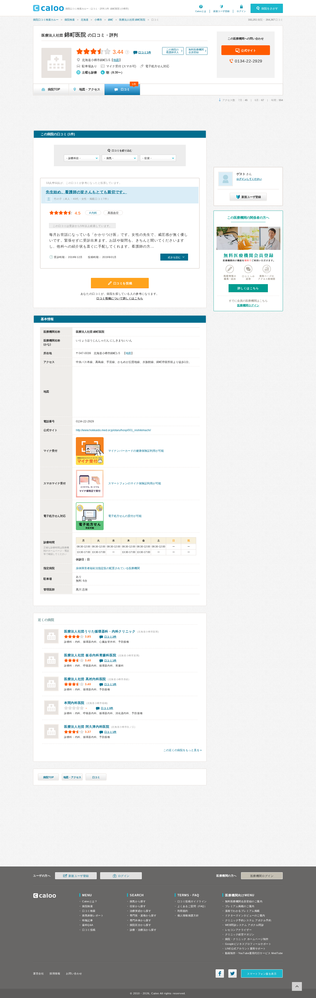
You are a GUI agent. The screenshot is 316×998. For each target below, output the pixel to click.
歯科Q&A (87, 925)
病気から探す (138, 901)
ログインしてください (249, 179)
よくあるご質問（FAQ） (192, 906)
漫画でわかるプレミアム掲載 (242, 910)
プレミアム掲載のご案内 (239, 906)
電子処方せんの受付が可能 (125, 516)
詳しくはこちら (248, 288)
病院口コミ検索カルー (46, 19)
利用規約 (182, 910)
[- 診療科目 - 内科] (82, 158)
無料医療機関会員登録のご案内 (244, 901)
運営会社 (38, 973)
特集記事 (87, 920)
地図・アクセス (72, 777)
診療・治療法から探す (143, 929)
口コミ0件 (107, 708)
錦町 (110, 19)
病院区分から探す (140, 925)
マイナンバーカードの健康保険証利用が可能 (136, 450)
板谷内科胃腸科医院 (90, 655)
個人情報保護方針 (188, 915)
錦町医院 (63, 35)
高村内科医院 (85, 679)
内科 (94, 213)
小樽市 (98, 19)
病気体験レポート (92, 915)
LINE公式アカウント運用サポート (245, 948)
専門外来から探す (140, 920)
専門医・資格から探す (143, 915)
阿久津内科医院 (86, 726)
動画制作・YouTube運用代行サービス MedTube (254, 953)
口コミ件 (144, 52)
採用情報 (55, 973)
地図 (116, 60)
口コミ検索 (89, 910)
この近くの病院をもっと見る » (182, 750)
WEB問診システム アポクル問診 (244, 925)
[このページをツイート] (232, 973)
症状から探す (138, 906)
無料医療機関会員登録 (196, 51)
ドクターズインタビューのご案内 (245, 915)
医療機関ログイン (248, 305)
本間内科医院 (74, 703)
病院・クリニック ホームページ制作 (247, 939)
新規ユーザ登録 (221, 11)
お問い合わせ (74, 973)
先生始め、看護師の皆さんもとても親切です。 (86, 192)
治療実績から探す (140, 910)
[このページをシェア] (220, 973)
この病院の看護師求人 (172, 51)
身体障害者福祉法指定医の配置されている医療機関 (108, 568)
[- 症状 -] (158, 158)
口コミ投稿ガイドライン (192, 901)
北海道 (84, 19)
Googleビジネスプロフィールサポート (248, 944)
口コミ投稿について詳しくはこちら (119, 298)
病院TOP (48, 777)
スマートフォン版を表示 (261, 973)
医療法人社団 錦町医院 (132, 19)
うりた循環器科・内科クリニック (100, 631)
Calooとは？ (89, 901)
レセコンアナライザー (238, 929)
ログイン (241, 11)
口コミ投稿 (89, 929)
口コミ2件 (110, 636)
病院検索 (70, 19)
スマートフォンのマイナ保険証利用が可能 (134, 483)
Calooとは (200, 11)
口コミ (96, 777)
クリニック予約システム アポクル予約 (248, 920)
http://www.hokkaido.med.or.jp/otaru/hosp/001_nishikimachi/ (113, 430)
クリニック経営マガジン (239, 934)
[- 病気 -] (120, 158)
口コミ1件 (110, 660)
